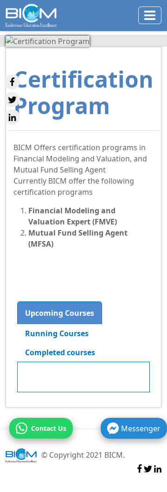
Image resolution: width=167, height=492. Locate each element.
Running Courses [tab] (57, 333)
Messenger (141, 428)
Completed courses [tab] (60, 352)
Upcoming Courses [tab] (59, 313)
